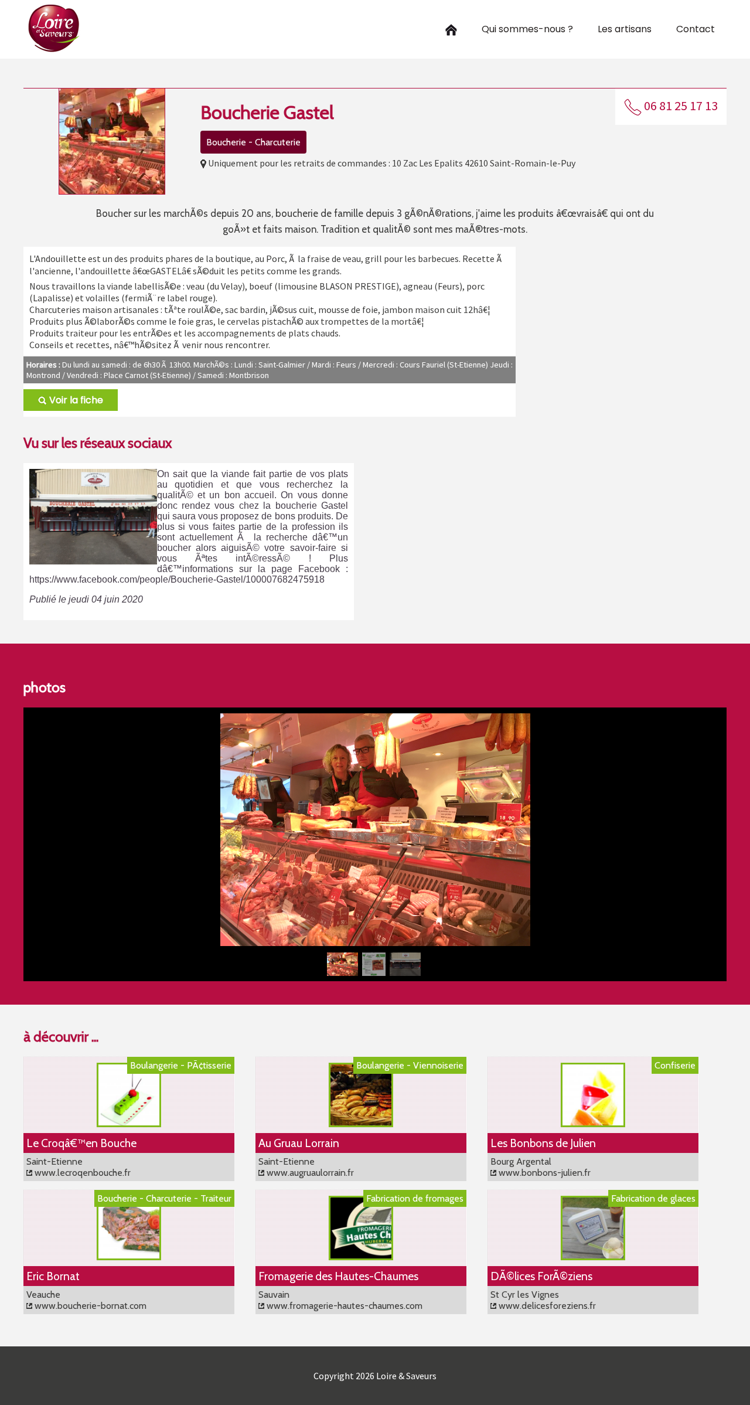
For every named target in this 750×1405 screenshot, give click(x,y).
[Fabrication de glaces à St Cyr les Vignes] (593, 1257)
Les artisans (625, 29)
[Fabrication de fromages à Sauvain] (361, 1257)
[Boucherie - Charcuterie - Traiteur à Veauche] (129, 1257)
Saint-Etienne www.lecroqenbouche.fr (78, 1167)
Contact (695, 29)
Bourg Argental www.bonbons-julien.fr (540, 1167)
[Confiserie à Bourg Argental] (593, 1124)
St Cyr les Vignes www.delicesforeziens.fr (543, 1300)
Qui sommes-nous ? (527, 29)
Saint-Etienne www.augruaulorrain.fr (306, 1167)
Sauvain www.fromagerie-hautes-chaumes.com (340, 1300)
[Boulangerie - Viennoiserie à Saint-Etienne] (361, 1124)
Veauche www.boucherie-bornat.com (86, 1300)
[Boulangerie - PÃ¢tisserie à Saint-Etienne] (129, 1124)
